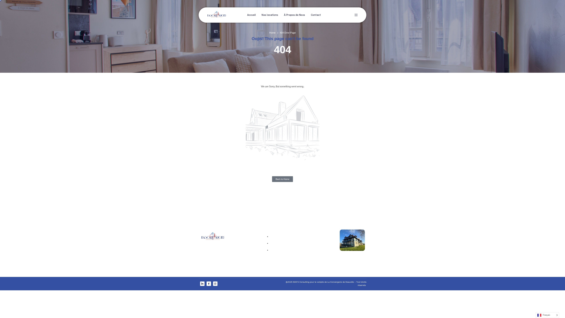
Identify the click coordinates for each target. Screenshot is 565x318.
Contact (316, 14)
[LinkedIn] (202, 283)
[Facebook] (209, 283)
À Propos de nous (243, 244)
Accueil (251, 14)
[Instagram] (215, 283)
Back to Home (282, 179)
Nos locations (270, 14)
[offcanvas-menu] (355, 15)
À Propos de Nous (294, 14)
